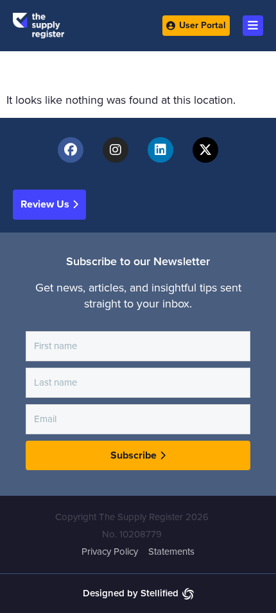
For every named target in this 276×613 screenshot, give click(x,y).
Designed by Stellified (130, 593)
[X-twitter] (205, 150)
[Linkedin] (160, 150)
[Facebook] (70, 150)
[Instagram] (115, 150)
